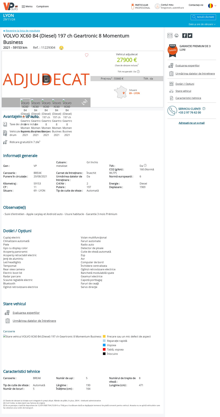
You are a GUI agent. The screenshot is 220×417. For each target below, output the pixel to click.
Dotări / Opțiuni (185, 84)
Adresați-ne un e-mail (192, 123)
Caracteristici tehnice (188, 98)
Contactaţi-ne (196, 4)
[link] (169, 35)
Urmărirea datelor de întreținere (34, 321)
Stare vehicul (183, 91)
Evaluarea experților (26, 313)
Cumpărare (42, 6)
